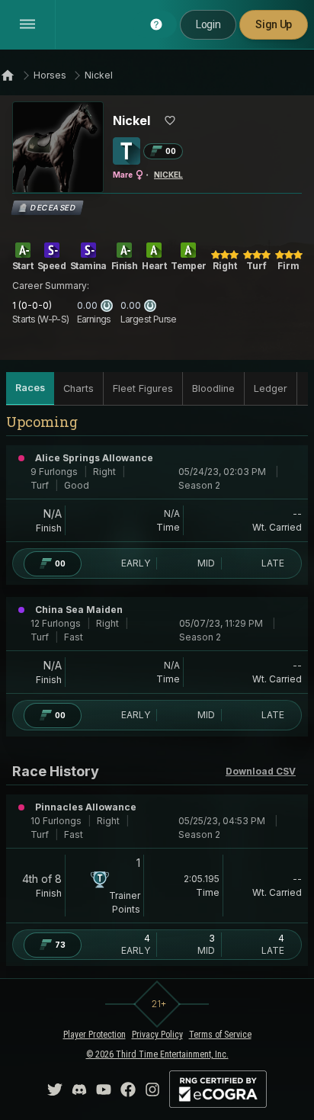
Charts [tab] (78, 388)
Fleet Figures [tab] (143, 388)
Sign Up (273, 24)
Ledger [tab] (270, 388)
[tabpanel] (157, 695)
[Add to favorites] (170, 120)
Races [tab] (30, 387)
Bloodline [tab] (213, 388)
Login (208, 24)
